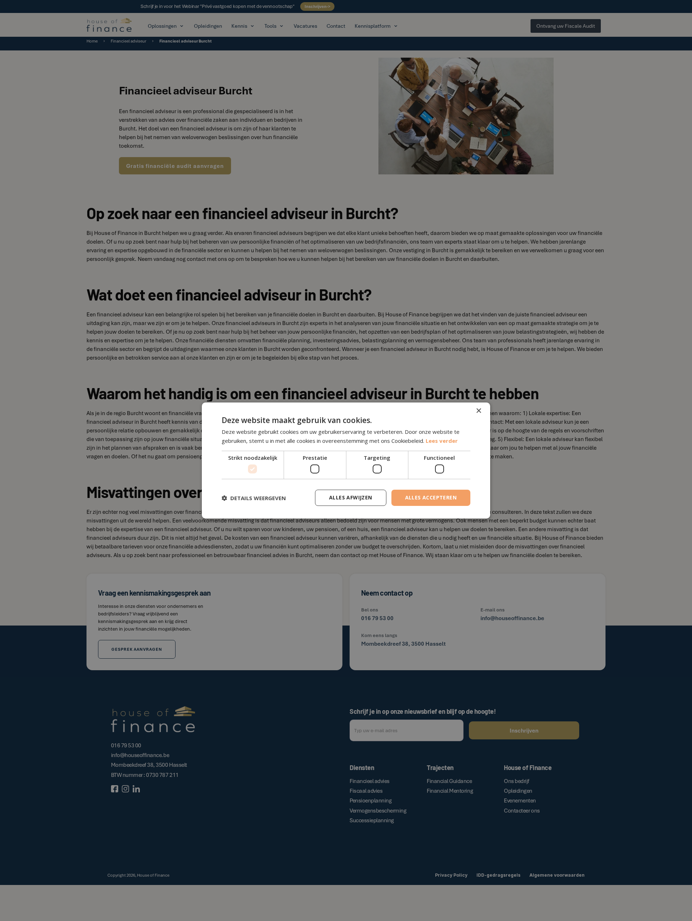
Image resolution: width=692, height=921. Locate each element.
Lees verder (442, 440)
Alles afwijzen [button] (350, 497)
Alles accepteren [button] (431, 497)
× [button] (478, 411)
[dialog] (346, 460)
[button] (254, 498)
